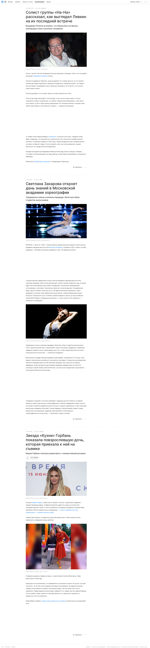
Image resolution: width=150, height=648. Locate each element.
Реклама (13, 646)
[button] (56, 50)
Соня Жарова (34, 457)
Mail (2, 646)
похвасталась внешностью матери (53, 601)
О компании (7, 646)
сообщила (52, 136)
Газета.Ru (43, 8)
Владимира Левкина (40, 76)
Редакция (88, 646)
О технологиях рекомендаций (98, 646)
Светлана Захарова (55, 247)
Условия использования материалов (130, 646)
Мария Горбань (37, 502)
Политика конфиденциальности (113, 646)
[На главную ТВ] (4, 2)
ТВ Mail (41, 431)
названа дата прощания (42, 161)
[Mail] (2, 2)
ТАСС (41, 179)
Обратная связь (143, 646)
